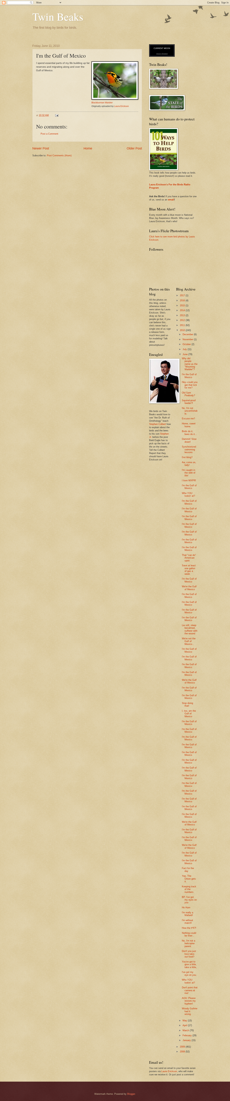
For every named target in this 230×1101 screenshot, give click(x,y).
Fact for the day (188, 869)
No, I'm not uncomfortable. (189, 411)
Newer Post (40, 148)
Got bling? (187, 457)
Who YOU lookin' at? (188, 494)
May (185, 1020)
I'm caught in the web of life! (188, 473)
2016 (183, 300)
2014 (183, 310)
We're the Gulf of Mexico (189, 588)
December (188, 334)
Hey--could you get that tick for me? (189, 385)
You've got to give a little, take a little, (189, 964)
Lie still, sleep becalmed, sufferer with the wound (189, 629)
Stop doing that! (187, 704)
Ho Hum (186, 907)
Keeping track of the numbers (189, 889)
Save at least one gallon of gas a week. (189, 569)
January (187, 1040)
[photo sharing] (114, 98)
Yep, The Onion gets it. (189, 879)
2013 (183, 315)
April (185, 1025)
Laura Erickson (121, 106)
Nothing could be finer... (189, 934)
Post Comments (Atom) (59, 155)
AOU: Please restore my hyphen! (189, 1001)
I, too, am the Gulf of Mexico (189, 713)
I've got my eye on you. (189, 973)
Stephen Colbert (157, 424)
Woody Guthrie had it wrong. (189, 1011)
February (187, 1035)
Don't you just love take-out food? (189, 954)
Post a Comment (49, 133)
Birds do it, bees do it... (189, 432)
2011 (183, 325)
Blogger (131, 1094)
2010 (183, 330)
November (188, 339)
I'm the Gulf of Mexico (189, 375)
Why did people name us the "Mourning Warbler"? (189, 364)
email (171, 199)
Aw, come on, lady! (189, 463)
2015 (183, 305)
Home (88, 148)
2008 (183, 1051)
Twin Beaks (57, 16)
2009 (183, 1046)
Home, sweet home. (189, 425)
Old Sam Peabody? (188, 394)
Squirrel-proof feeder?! (189, 401)
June (185, 354)
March (186, 1030)
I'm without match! (187, 921)
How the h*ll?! (189, 928)
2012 (183, 320)
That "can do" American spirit (189, 558)
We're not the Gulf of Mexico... (189, 641)
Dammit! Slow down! (189, 440)
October (187, 344)
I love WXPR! (189, 480)
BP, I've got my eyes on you (189, 900)
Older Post (134, 148)
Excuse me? (188, 418)
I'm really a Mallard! (187, 914)
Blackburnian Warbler (102, 102)
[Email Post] (56, 115)
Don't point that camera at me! (189, 990)
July (185, 349)
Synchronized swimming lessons (189, 449)
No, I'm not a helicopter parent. (188, 943)
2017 (183, 295)
